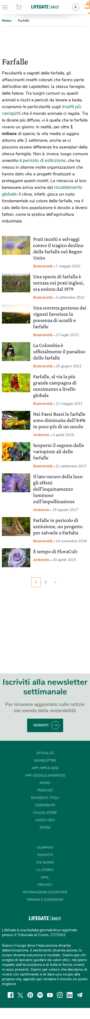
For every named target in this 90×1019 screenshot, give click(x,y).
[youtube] (50, 995)
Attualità (45, 753)
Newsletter (45, 760)
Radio (45, 783)
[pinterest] (30, 995)
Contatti (45, 855)
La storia (45, 870)
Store (24, 7)
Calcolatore (45, 812)
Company (45, 847)
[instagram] (60, 995)
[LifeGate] (45, 6)
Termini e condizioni (45, 899)
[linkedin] (69, 995)
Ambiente (41, 434)
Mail (45, 877)
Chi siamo (45, 862)
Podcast (45, 790)
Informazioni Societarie (45, 892)
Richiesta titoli (45, 798)
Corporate (45, 805)
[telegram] (80, 995)
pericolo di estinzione (44, 160)
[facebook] (10, 995)
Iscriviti (40, 725)
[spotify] (40, 995)
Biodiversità (42, 266)
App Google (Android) (45, 775)
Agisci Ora (45, 820)
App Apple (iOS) (45, 768)
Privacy (45, 885)
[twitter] (20, 995)
